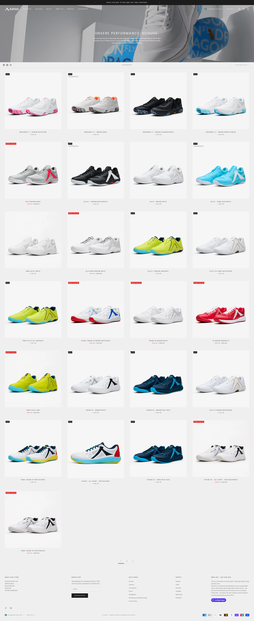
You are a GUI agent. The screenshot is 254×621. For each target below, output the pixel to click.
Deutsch (230, 9)
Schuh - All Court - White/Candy (96, 481)
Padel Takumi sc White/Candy (33, 480)
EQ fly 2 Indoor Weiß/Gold (221, 410)
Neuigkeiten (132, 594)
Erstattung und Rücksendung (138, 598)
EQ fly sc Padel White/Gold (221, 271)
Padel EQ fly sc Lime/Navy (33, 341)
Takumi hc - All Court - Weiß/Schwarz (221, 480)
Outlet (49, 9)
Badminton (179, 594)
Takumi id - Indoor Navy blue (158, 410)
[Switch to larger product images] (4, 65)
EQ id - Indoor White (158, 201)
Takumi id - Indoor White (96, 410)
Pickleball (178, 598)
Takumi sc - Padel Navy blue (158, 480)
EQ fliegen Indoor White (96, 271)
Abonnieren (79, 595)
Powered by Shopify (128, 615)
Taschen (131, 585)
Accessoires (132, 588)
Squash (178, 581)
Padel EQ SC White (33, 271)
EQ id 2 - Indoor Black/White (96, 201)
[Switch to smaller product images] (7, 65)
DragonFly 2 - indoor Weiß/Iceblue (221, 132)
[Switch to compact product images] (11, 65)
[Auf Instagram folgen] (11, 608)
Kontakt (70, 9)
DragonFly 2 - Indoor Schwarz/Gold (158, 132)
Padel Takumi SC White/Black (33, 551)
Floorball (178, 588)
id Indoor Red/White (221, 341)
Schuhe (131, 581)
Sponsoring (83, 9)
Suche (131, 591)
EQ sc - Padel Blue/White (221, 201)
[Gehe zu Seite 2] (133, 561)
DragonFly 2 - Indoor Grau (95, 132)
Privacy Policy (133, 601)
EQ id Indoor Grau (33, 201)
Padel (177, 585)
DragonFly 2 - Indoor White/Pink (33, 132)
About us (59, 9)
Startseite (27, 9)
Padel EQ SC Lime (33, 410)
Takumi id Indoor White (158, 341)
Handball (178, 591)
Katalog (39, 9)
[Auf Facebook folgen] (6, 608)
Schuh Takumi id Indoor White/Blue (95, 341)
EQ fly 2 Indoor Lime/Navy (158, 271)
